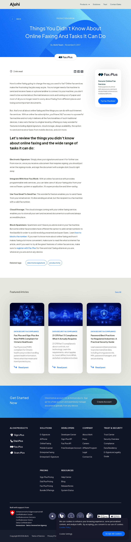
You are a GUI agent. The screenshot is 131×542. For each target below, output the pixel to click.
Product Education (65, 18)
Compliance (109, 443)
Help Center (66, 477)
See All (118, 292)
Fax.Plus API (66, 443)
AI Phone (43, 439)
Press (85, 439)
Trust (105, 4)
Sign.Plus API (66, 439)
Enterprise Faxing (47, 452)
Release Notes (67, 486)
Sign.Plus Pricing (47, 477)
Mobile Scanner (46, 448)
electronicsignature (36, 262)
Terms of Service (38, 536)
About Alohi (87, 434)
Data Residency (110, 448)
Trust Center (109, 434)
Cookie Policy (64, 527)
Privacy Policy (53, 536)
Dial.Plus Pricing (46, 481)
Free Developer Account (71, 448)
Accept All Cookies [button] (114, 533)
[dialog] (92, 528)
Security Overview (111, 439)
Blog (63, 481)
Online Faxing (45, 443)
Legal (85, 452)
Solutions (96, 4)
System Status (67, 490)
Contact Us (87, 457)
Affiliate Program (90, 448)
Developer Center (68, 434)
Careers (86, 443)
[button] (85, 4)
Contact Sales (115, 4)
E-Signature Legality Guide (112, 454)
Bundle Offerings (47, 490)
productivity (54, 262)
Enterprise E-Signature (49, 457)
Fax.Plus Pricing (46, 486)
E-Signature (45, 434)
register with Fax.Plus (26, 248)
